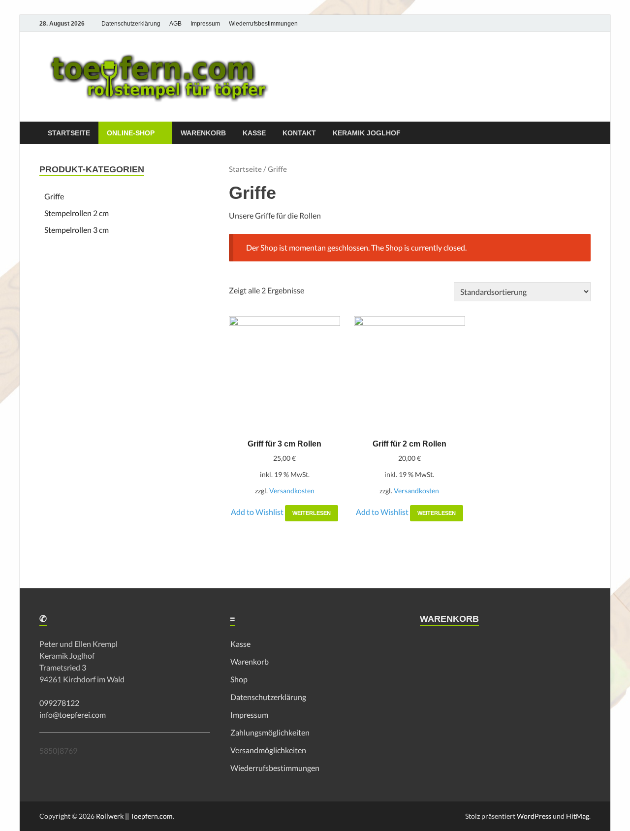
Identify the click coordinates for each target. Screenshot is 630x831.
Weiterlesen (311, 513)
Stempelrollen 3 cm (76, 229)
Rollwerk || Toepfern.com (134, 816)
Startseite (69, 133)
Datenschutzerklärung (130, 23)
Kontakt (299, 133)
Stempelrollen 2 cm (76, 213)
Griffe (54, 196)
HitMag (577, 816)
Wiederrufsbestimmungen (263, 23)
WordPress (534, 816)
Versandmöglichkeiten (268, 750)
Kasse (254, 133)
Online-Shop (131, 133)
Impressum (205, 23)
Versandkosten (292, 490)
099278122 (59, 702)
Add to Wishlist (258, 511)
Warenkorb (203, 133)
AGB (175, 23)
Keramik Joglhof (367, 133)
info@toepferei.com (72, 714)
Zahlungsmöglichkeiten (270, 732)
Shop (239, 679)
